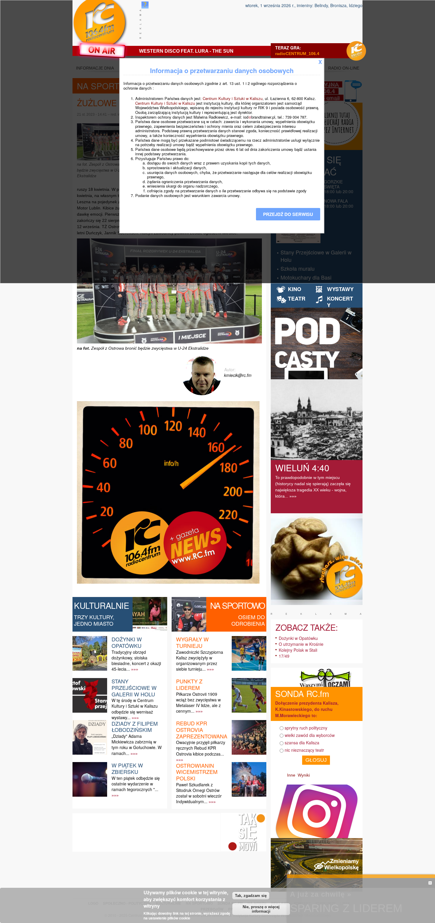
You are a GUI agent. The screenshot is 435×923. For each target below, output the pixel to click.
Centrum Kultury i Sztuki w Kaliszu (232, 98)
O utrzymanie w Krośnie (301, 644)
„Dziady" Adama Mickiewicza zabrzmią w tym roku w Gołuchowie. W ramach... (137, 744)
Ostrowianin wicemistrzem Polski (197, 771)
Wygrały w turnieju (192, 642)
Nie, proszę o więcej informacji (261, 909)
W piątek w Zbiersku (127, 768)
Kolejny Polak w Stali (298, 650)
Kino (294, 289)
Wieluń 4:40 (302, 467)
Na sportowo (237, 605)
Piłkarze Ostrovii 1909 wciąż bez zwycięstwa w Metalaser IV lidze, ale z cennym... (198, 702)
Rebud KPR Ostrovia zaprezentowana (201, 729)
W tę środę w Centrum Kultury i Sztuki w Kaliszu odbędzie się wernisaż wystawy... (135, 708)
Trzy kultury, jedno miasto (94, 620)
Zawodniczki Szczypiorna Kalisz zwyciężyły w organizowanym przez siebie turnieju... (199, 660)
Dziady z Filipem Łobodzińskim (135, 726)
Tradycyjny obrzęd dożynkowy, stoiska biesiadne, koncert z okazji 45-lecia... (136, 660)
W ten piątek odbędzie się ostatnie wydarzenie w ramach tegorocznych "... (136, 783)
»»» (134, 669)
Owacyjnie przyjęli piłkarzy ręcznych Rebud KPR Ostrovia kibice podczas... (200, 747)
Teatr (296, 298)
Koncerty (340, 302)
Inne (291, 775)
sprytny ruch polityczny (306, 728)
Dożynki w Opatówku (127, 642)
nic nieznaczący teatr (304, 750)
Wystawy (340, 289)
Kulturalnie (101, 605)
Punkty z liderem (189, 684)
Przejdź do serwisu (288, 214)
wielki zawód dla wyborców (310, 735)
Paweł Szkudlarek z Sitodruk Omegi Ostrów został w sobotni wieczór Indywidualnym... (199, 793)
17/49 (284, 656)
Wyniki (304, 775)
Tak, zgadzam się (251, 895)
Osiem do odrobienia (248, 620)
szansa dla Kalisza (302, 743)
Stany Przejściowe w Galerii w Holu (134, 687)
